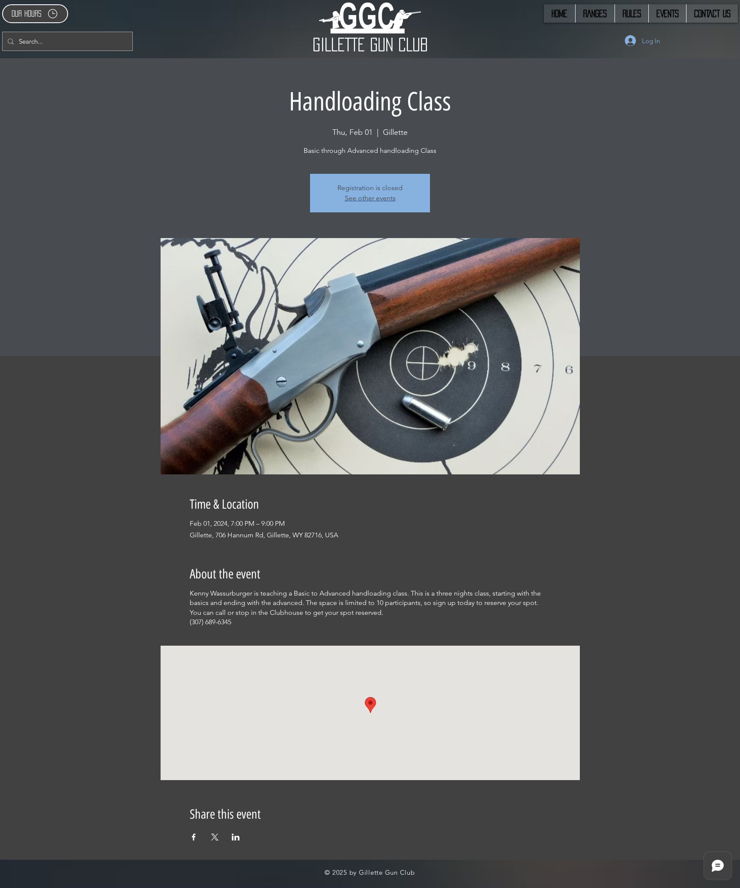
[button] (35, 13)
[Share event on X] (215, 837)
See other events (370, 198)
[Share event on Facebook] (194, 837)
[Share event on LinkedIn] (236, 837)
